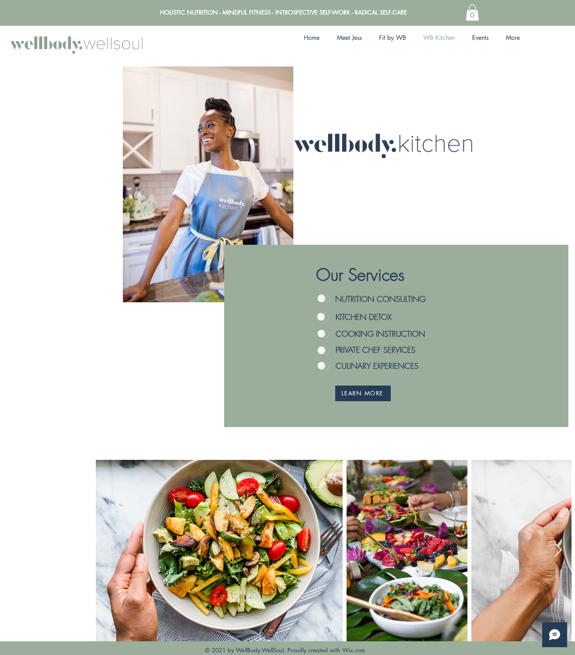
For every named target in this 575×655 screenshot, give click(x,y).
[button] (472, 12)
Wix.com (353, 650)
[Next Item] (557, 550)
